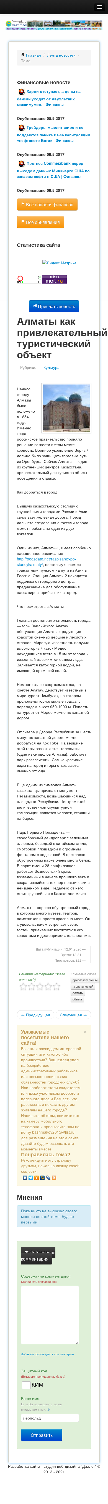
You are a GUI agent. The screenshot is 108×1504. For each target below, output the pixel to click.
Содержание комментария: (46, 1278)
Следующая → (73, 1014)
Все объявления (42, 222)
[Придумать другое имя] (48, 1409)
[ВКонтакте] (25, 1177)
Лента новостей (61, 55)
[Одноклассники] (37, 1177)
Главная (33, 55)
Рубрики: (28, 367)
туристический (83, 986)
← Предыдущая (35, 1014)
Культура (51, 367)
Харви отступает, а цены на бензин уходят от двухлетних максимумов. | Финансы (49, 97)
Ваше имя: (41, 1404)
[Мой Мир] (42, 1177)
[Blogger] (54, 1177)
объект (77, 999)
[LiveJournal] (48, 1177)
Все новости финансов (49, 204)
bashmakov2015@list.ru (53, 1132)
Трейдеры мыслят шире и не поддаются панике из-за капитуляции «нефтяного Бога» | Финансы (53, 133)
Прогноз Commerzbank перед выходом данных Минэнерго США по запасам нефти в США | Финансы (53, 169)
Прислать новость (56, 306)
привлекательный (85, 980)
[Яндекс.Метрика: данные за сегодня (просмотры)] (59, 262)
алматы (78, 992)
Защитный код (43, 1373)
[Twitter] (31, 1177)
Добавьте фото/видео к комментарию (47, 1354)
